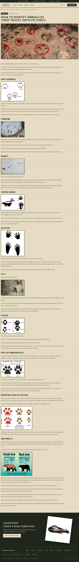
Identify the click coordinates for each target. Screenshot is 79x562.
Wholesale (67, 550)
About (51, 550)
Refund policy (10, 558)
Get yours (72, 5)
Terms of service (33, 558)
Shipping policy (18, 558)
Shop (27, 550)
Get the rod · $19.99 (12, 535)
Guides (33, 550)
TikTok (21, 554)
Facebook (35, 554)
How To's (2, 9)
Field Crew (59, 550)
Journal (40, 550)
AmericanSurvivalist (6, 5)
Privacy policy (26, 558)
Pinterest (28, 554)
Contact (4, 558)
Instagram (15, 554)
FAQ (46, 550)
